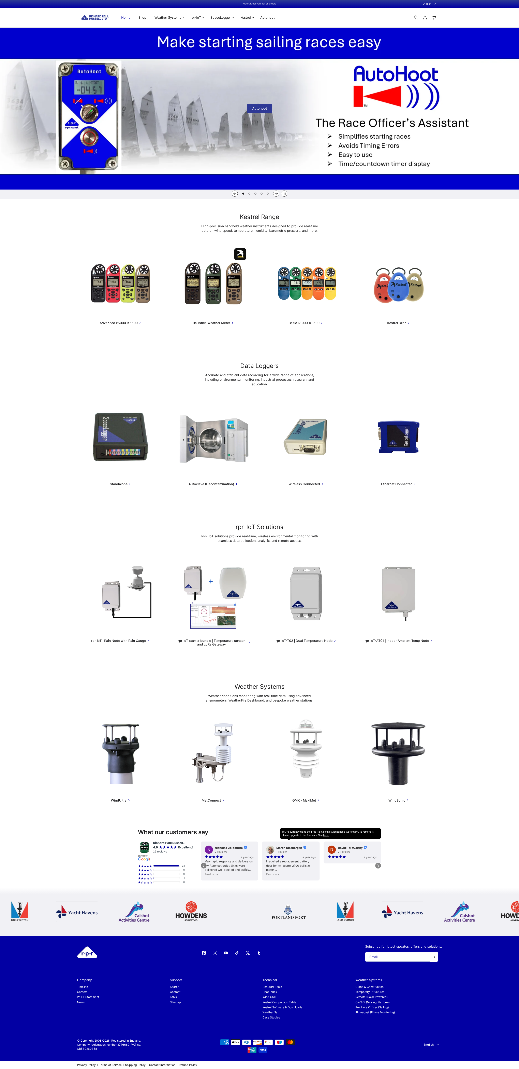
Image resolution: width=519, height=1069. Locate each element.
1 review (220, 851)
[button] (168, 17)
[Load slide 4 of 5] (261, 194)
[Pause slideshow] (284, 194)
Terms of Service (110, 1065)
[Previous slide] (235, 194)
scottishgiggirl (348, 849)
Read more (211, 874)
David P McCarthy (288, 847)
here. (326, 835)
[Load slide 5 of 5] (268, 194)
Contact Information (162, 1065)
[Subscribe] (433, 957)
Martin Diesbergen (228, 847)
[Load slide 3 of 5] (255, 194)
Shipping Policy (135, 1065)
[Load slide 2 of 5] (249, 194)
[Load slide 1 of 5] (243, 194)
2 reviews (282, 851)
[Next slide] (276, 194)
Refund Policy (188, 1065)
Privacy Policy (86, 1065)
